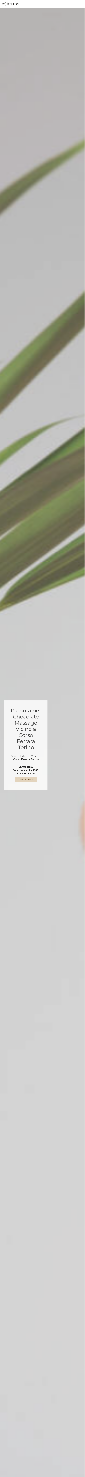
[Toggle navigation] (81, 4)
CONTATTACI (26, 779)
